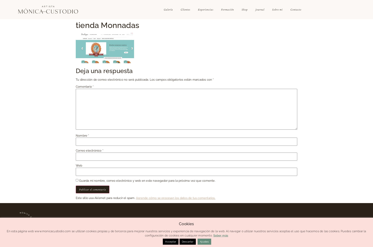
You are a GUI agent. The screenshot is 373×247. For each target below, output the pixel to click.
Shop (245, 9)
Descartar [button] (187, 241)
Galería (168, 9)
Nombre (82, 135)
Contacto (295, 9)
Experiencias (205, 9)
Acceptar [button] (170, 241)
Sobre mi (277, 9)
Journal (259, 9)
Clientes (185, 9)
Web (79, 165)
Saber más (220, 235)
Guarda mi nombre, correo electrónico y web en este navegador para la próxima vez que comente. (147, 180)
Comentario (85, 86)
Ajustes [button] (204, 241)
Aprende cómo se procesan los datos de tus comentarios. (175, 198)
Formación (227, 9)
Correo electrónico (89, 150)
